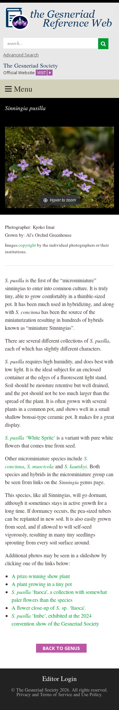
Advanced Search (21, 55)
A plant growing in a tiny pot (42, 583)
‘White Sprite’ (30, 437)
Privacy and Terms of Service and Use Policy (59, 694)
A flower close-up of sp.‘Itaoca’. (49, 607)
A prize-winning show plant (41, 575)
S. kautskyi (75, 466)
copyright (27, 245)
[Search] (103, 43)
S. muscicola (40, 466)
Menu (22, 88)
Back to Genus (61, 648)
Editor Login (59, 678)
